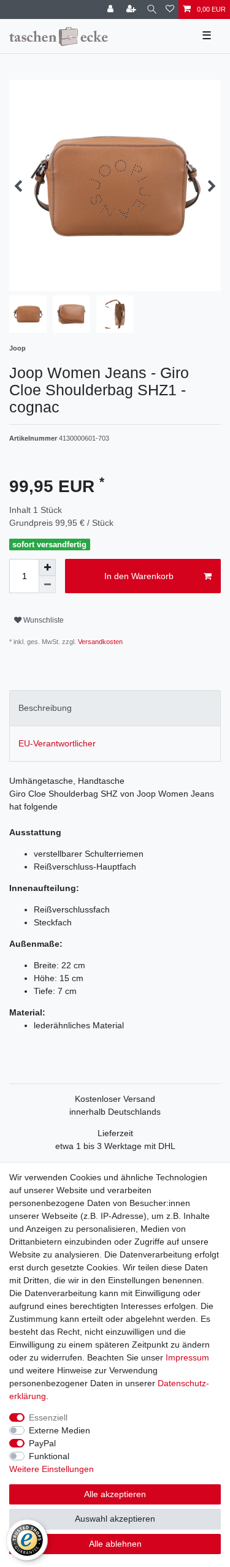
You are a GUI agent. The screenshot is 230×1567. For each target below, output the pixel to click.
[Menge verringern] (47, 584)
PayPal (42, 1443)
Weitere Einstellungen (51, 1469)
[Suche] (151, 9)
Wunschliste (42, 620)
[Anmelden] (111, 9)
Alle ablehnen (115, 1544)
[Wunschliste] (169, 9)
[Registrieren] (132, 9)
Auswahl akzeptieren (115, 1518)
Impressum (187, 1357)
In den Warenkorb (139, 576)
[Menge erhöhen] (47, 567)
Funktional (49, 1456)
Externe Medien (59, 1430)
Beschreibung (45, 708)
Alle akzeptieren (115, 1494)
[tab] (115, 708)
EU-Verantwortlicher (57, 743)
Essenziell (48, 1417)
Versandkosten (99, 641)
